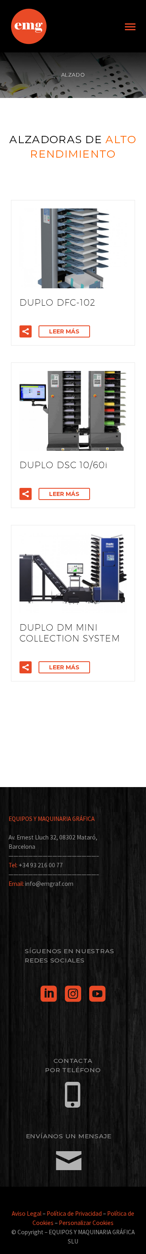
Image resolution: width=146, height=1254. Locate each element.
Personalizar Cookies (86, 1223)
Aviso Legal (26, 1213)
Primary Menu (130, 27)
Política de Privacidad (74, 1213)
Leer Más (64, 331)
